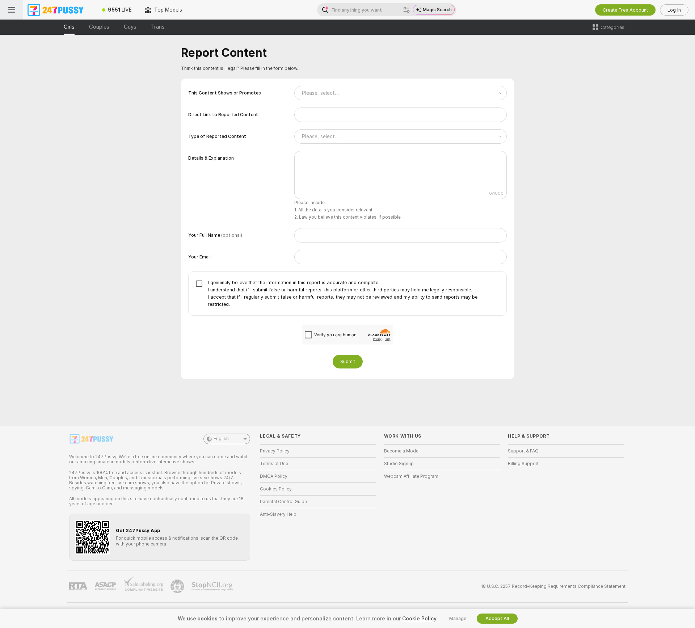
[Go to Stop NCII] (212, 586)
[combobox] (400, 93)
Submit (347, 361)
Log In (674, 10)
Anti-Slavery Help (278, 514)
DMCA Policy (273, 476)
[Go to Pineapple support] (178, 586)
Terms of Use (274, 463)
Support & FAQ (523, 451)
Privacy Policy (275, 451)
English (221, 438)
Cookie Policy (419, 618)
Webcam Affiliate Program (411, 476)
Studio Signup (399, 463)
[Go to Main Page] (59, 10)
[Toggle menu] (11, 10)
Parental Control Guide (283, 501)
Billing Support (523, 463)
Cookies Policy (276, 489)
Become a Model (402, 451)
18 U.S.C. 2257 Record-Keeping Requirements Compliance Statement (553, 586)
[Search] (406, 10)
